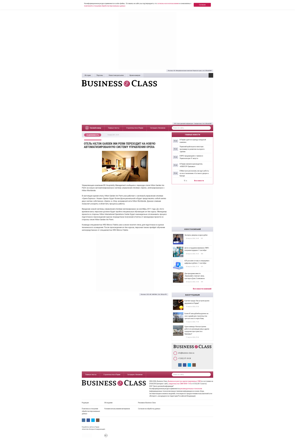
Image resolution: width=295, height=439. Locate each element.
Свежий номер (95, 128)
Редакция (85, 403)
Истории (88, 75)
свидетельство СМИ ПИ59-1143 (180, 384)
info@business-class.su (186, 353)
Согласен (202, 5)
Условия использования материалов (117, 409)
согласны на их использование (168, 3)
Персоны (100, 75)
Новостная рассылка (116, 75)
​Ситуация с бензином (157, 128)
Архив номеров (135, 75)
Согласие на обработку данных (149, 409)
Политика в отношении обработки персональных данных (91, 411)
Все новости (199, 181)
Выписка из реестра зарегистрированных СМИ (184, 381)
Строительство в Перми (134, 128)
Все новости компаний (202, 289)
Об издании (108, 403)
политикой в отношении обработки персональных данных (104, 6)
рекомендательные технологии (191, 389)
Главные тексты (113, 128)
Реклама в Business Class (147, 403)
